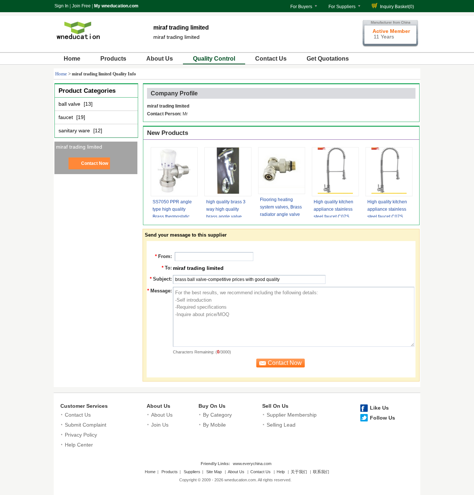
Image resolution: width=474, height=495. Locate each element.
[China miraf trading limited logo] (77, 44)
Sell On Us (275, 406)
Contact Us (271, 58)
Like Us (379, 408)
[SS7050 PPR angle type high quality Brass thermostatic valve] (174, 172)
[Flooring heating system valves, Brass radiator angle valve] (281, 171)
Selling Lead (281, 425)
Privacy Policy (81, 435)
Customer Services (84, 406)
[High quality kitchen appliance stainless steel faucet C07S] (335, 172)
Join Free (81, 6)
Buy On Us (212, 406)
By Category (217, 415)
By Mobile (214, 425)
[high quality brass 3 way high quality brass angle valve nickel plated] (228, 172)
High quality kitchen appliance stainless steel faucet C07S (333, 209)
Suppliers (192, 471)
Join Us (159, 425)
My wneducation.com (116, 6)
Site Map (214, 471)
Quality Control (214, 58)
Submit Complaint (85, 425)
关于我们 (299, 471)
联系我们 (321, 471)
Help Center (79, 445)
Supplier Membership (292, 415)
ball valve (70, 104)
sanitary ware (75, 130)
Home (72, 58)
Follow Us (382, 418)
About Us (159, 58)
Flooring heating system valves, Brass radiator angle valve (281, 207)
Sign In (61, 6)
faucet (66, 117)
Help (281, 471)
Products (113, 58)
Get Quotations (328, 58)
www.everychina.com (252, 463)
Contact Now (94, 163)
